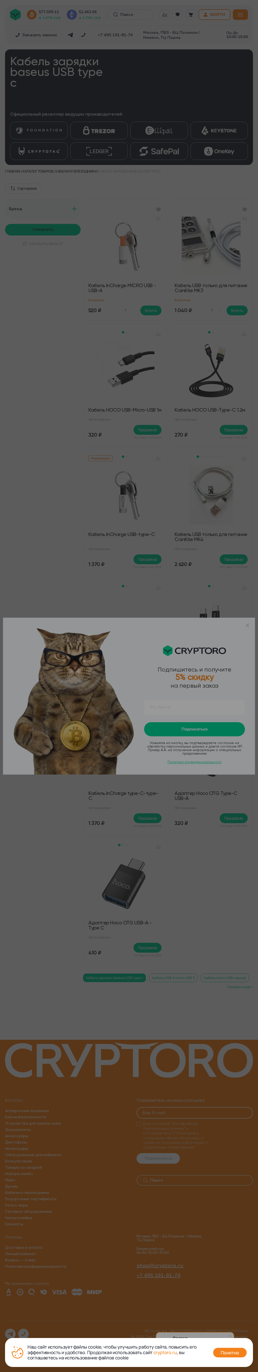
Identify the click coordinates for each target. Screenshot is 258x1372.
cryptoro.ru (165, 1352)
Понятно (230, 1353)
